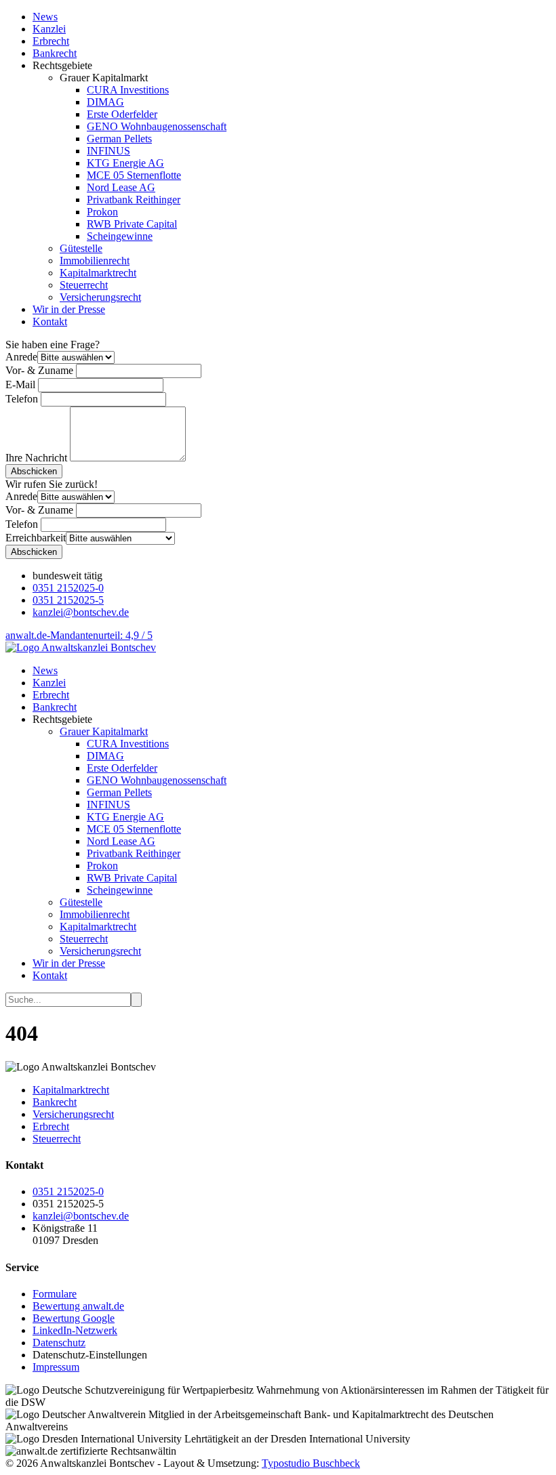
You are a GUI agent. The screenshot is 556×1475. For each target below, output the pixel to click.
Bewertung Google (74, 1318)
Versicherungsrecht (100, 297)
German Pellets (119, 138)
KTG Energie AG (125, 163)
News (45, 16)
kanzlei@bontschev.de (81, 612)
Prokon (102, 211)
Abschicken (34, 471)
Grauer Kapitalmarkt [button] (104, 731)
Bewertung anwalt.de (78, 1306)
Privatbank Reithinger (133, 199)
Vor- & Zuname (39, 370)
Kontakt (50, 321)
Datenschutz (59, 1342)
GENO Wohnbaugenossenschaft (156, 126)
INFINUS (108, 151)
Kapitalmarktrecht (98, 272)
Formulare (55, 1294)
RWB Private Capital (132, 224)
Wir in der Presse (69, 309)
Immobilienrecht (95, 260)
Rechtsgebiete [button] (62, 719)
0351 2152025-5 (68, 600)
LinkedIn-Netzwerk (75, 1330)
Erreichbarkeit (35, 537)
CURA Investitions (128, 90)
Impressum (56, 1367)
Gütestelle (81, 248)
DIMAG (105, 102)
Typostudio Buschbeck (311, 1463)
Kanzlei (49, 29)
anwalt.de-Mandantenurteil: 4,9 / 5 (79, 635)
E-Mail (20, 384)
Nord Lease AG (121, 187)
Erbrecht (51, 41)
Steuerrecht (84, 285)
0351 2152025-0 (68, 588)
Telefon (21, 398)
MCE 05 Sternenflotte (134, 175)
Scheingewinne (120, 236)
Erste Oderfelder (122, 114)
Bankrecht (55, 53)
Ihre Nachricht (36, 457)
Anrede (21, 356)
